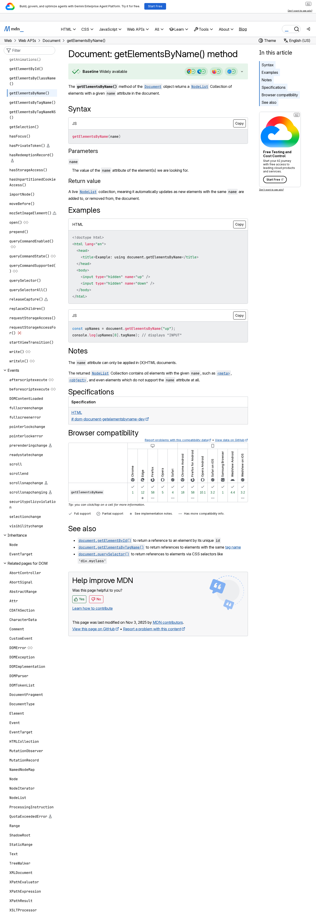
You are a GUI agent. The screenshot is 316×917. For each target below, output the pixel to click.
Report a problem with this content (152, 629)
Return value (84, 181)
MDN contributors (168, 622)
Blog (243, 29)
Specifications (274, 87)
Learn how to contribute (92, 608)
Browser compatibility (280, 95)
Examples (270, 72)
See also (269, 102)
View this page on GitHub (93, 629)
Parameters (83, 151)
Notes (267, 80)
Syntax (268, 65)
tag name (233, 547)
